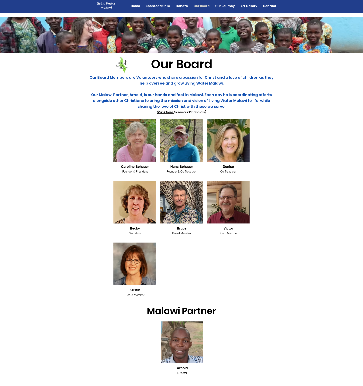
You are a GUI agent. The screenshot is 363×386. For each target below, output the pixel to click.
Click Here (166, 112)
